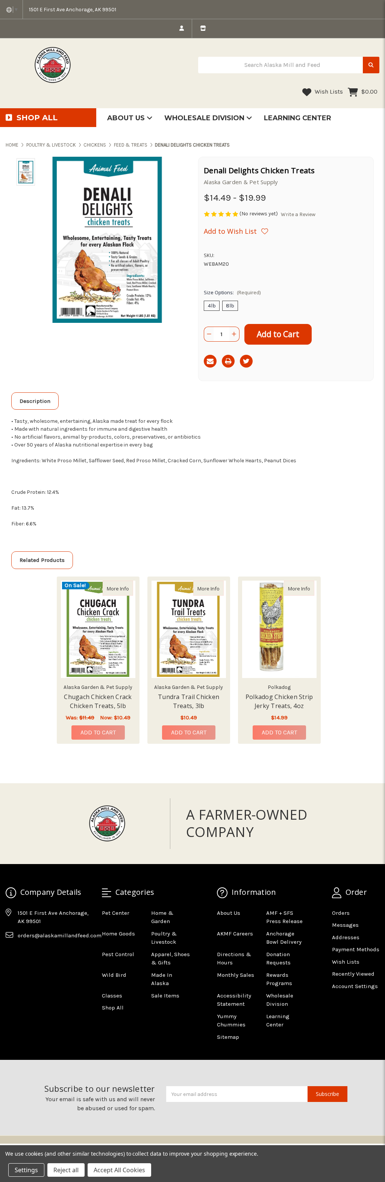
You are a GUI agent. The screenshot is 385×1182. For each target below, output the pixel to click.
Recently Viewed (353, 973)
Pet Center (115, 913)
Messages (345, 925)
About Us (127, 118)
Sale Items (165, 995)
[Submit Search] (371, 65)
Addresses (345, 937)
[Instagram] (25, 954)
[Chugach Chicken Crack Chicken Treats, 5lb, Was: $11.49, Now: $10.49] (98, 629)
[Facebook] (11, 954)
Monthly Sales (235, 975)
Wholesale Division (205, 118)
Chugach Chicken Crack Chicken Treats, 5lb (98, 701)
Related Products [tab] (42, 560)
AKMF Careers (235, 933)
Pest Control (118, 954)
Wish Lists (328, 91)
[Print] (228, 361)
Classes (112, 995)
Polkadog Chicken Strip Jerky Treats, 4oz (279, 701)
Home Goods (118, 933)
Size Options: (232, 292)
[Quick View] (125, 588)
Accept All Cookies (119, 1170)
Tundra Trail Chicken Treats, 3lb (188, 701)
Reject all (66, 1170)
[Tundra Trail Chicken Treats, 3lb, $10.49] (189, 629)
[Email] (210, 361)
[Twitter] (246, 361)
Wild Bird (114, 975)
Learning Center (297, 118)
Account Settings (355, 986)
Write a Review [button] (298, 214)
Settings (26, 1170)
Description (35, 401)
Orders (341, 913)
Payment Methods (355, 949)
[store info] (203, 28)
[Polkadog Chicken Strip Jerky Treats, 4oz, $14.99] (279, 629)
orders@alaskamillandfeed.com (60, 935)
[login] (181, 28)
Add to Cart (98, 732)
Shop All (113, 1007)
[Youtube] (40, 954)
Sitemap (228, 1037)
